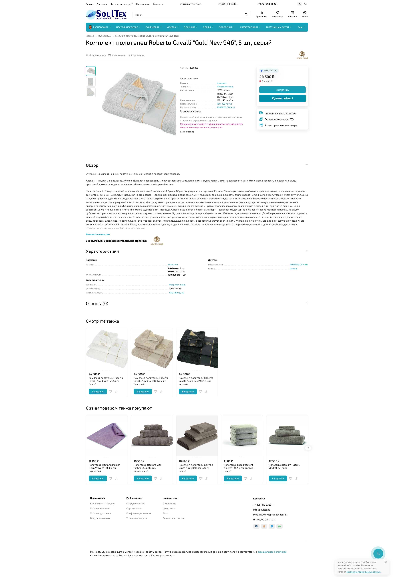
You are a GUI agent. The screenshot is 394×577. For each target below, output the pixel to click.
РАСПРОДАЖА (100, 27)
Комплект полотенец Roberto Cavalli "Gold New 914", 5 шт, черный (196, 380)
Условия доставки (100, 513)
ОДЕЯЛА (171, 27)
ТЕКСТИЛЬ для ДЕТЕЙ (277, 27)
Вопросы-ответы (100, 518)
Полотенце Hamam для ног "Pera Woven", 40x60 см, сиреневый (104, 467)
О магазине (169, 503)
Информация (134, 498)
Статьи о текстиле (190, 3)
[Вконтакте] (256, 526)
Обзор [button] (92, 165)
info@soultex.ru (261, 509)
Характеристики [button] (102, 251)
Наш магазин (142, 4)
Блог (165, 513)
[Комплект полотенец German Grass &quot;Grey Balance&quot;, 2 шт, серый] (197, 436)
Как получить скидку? (122, 4)
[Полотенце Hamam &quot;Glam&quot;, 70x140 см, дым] (287, 436)
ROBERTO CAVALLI (226, 107)
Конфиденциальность (138, 513)
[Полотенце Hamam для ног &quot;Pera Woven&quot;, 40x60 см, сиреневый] (107, 436)
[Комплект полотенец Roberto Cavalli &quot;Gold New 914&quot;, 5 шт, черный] (197, 349)
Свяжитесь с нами (173, 518)
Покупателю (97, 498)
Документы (169, 508)
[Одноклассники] (264, 526)
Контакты (158, 4)
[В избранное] (110, 391)
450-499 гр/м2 (224, 103)
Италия (294, 268)
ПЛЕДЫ (207, 27)
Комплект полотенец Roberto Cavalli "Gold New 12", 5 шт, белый (106, 380)
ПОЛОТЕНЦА (225, 27)
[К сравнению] (116, 391)
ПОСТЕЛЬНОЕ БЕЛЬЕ (127, 27)
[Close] (386, 562)
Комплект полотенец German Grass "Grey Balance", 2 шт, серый (196, 467)
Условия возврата (136, 518)
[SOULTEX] (106, 14)
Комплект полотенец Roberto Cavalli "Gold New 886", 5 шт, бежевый (151, 380)
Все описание (187, 131)
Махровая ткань (225, 86)
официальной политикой (272, 551)
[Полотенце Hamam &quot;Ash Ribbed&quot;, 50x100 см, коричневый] (152, 436)
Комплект (222, 83)
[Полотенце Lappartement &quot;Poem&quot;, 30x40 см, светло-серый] (242, 436)
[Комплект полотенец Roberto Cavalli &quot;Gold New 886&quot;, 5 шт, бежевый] (152, 349)
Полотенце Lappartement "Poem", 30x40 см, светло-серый (239, 467)
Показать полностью (98, 234)
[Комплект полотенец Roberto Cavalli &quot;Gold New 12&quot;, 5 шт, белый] (107, 349)
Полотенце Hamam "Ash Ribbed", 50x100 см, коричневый (147, 467)
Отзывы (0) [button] (97, 303)
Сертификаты (134, 508)
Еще (300, 27)
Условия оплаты (99, 508)
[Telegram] (272, 526)
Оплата (89, 4)
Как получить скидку (102, 503)
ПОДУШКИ (189, 27)
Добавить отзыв (97, 55)
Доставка (102, 4)
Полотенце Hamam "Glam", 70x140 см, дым (284, 466)
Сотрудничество (135, 503)
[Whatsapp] (279, 526)
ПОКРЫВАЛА (152, 27)
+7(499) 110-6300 (227, 3)
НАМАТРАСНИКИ (249, 27)
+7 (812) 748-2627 (266, 3)
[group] (138, 111)
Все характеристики (190, 111)
